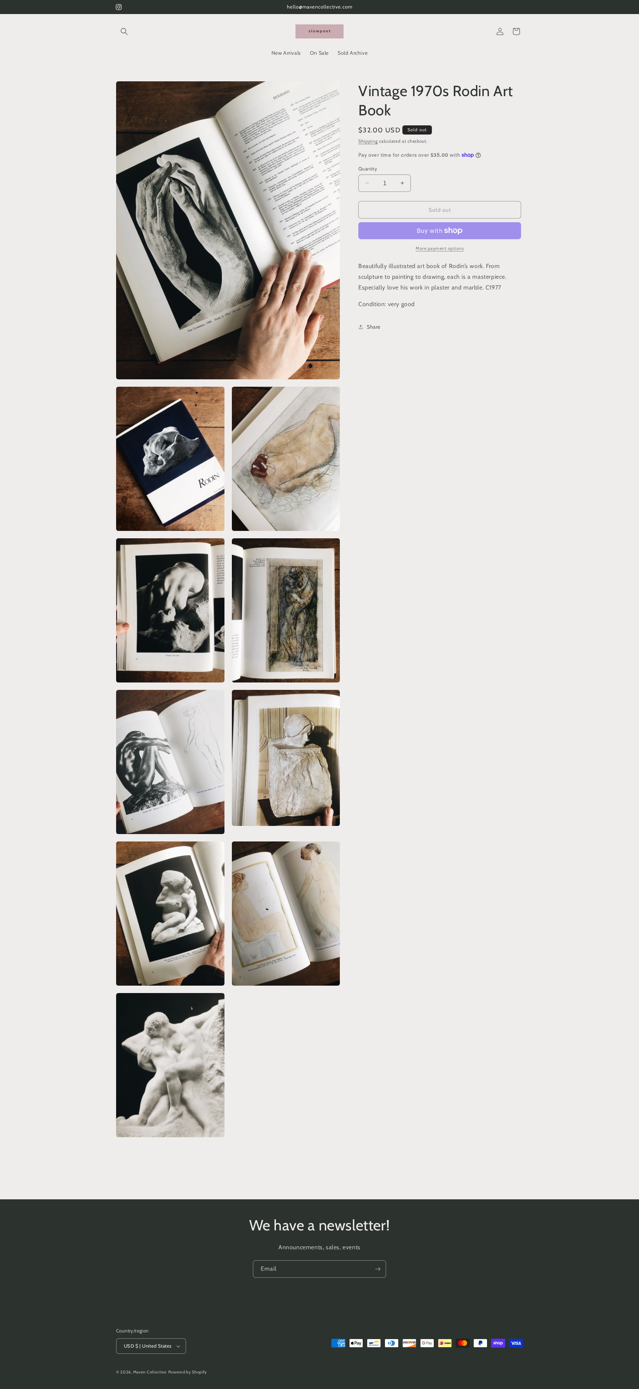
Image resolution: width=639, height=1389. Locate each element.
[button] (124, 31)
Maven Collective (150, 1372)
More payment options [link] (440, 248)
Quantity (367, 168)
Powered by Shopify (187, 1372)
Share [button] (374, 326)
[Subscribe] (377, 1269)
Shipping (368, 141)
